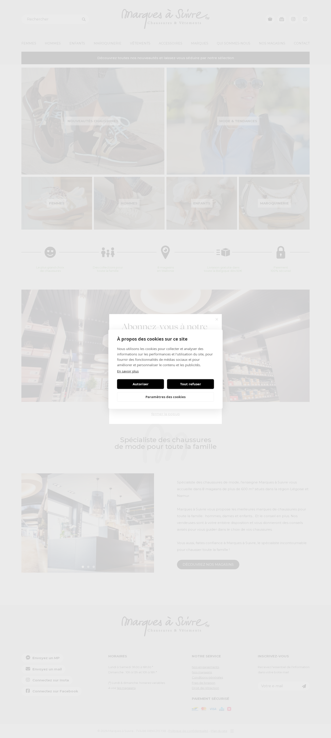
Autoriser (141, 384)
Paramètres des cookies (165, 396)
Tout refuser (190, 384)
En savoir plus (128, 371)
